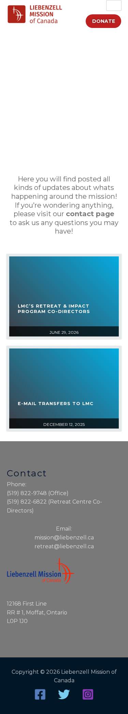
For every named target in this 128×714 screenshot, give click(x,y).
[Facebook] (40, 694)
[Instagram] (88, 694)
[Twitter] (64, 694)
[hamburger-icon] (114, 5)
